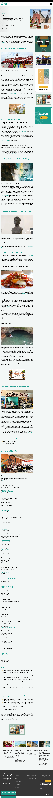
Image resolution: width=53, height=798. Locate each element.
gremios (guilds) (23, 131)
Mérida (8, 306)
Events (16, 780)
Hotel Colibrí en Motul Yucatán (7, 595)
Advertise (47, 0)
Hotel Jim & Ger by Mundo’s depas (8, 627)
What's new (17, 787)
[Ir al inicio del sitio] (4, 5)
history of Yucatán (5, 140)
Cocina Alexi (4, 550)
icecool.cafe (4, 529)
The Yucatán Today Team (31, 778)
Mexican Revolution (13, 93)
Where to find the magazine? (44, 89)
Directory (16, 783)
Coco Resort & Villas (6, 654)
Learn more (43, 117)
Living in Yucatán (18, 781)
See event (44, 46)
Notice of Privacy (30, 777)
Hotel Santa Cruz (5, 604)
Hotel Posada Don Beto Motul (7, 587)
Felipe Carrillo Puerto (5, 195)
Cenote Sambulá (8, 348)
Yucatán (21, 94)
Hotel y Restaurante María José (8, 662)
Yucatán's (26, 418)
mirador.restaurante (5, 490)
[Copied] (6, 28)
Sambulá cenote (25, 293)
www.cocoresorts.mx (5, 653)
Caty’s (3, 562)
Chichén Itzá (3, 71)
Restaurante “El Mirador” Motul (7, 491)
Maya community (25, 235)
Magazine (16, 786)
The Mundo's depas (5, 645)
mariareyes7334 (5, 538)
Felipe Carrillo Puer (26, 425)
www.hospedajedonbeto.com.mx (7, 586)
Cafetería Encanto (5, 521)
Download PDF (43, 87)
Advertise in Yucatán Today (32, 775)
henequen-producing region (20, 83)
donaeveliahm (4, 480)
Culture (16, 778)
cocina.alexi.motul (5, 549)
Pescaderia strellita (5, 510)
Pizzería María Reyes (6, 540)
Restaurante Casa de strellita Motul (8, 500)
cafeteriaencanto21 (5, 519)
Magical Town (3, 42)
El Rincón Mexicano (5, 572)
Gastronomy (17, 777)
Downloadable (17, 784)
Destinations (17, 775)
